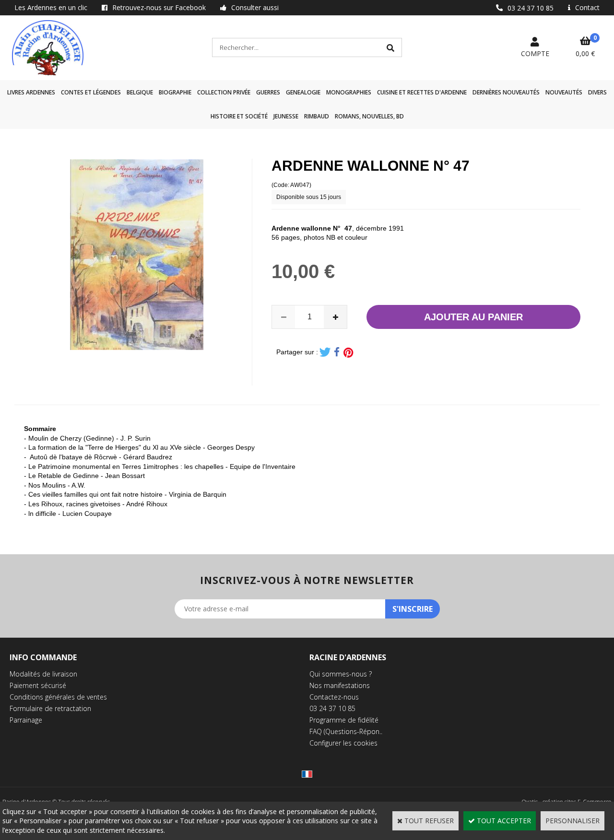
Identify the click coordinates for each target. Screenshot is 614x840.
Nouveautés (563, 92)
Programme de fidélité (343, 719)
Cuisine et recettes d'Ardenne (422, 92)
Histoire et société (239, 116)
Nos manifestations (339, 685)
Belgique (140, 92)
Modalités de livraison (43, 673)
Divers (597, 92)
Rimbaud (316, 116)
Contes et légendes (91, 92)
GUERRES (268, 92)
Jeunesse (285, 116)
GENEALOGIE (303, 92)
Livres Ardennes (31, 92)
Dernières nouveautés (506, 92)
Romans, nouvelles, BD (369, 116)
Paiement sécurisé (38, 685)
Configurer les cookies (343, 742)
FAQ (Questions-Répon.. (345, 731)
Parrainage (26, 719)
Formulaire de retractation (50, 708)
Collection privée (223, 92)
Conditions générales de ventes (58, 696)
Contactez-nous (334, 696)
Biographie (175, 92)
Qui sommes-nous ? (340, 673)
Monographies (348, 92)
